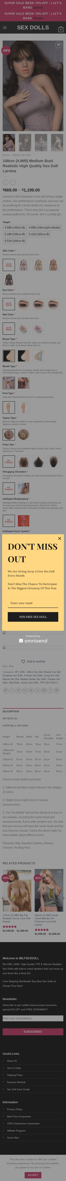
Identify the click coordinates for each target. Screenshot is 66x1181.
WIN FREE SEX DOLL (33, 617)
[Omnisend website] (33, 639)
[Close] (59, 538)
